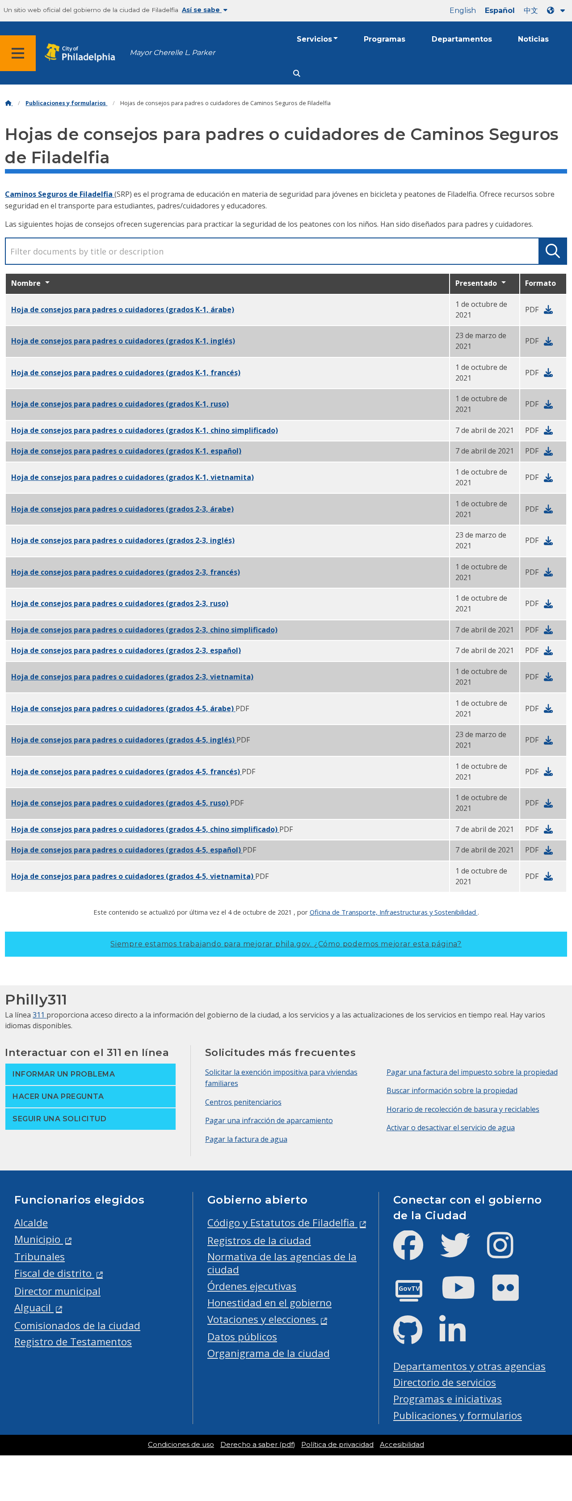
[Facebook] (415, 1252)
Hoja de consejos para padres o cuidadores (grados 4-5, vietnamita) (133, 876)
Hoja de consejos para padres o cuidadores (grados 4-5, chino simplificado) (145, 829)
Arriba (547, 1420)
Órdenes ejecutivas (251, 1286)
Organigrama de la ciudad (268, 1353)
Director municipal (57, 1291)
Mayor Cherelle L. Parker (172, 52)
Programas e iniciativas (447, 1399)
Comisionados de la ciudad (77, 1325)
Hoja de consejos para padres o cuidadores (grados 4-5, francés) (126, 771)
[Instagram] (507, 1252)
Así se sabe (202, 9)
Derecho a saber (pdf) (257, 1445)
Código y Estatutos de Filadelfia (282, 1223)
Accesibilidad (402, 1445)
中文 (531, 10)
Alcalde (31, 1223)
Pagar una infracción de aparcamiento (269, 1120)
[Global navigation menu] (18, 53)
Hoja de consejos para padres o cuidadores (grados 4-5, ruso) (120, 803)
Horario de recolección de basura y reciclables (463, 1109)
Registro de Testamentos (73, 1341)
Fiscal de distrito (54, 1273)
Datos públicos (242, 1337)
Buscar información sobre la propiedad (452, 1090)
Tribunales (39, 1257)
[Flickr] (512, 1295)
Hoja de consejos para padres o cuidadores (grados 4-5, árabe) (123, 708)
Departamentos (462, 39)
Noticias (533, 39)
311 (39, 1015)
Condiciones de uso (181, 1445)
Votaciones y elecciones (263, 1319)
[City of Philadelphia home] (83, 53)
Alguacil (34, 1307)
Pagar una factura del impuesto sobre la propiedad (472, 1072)
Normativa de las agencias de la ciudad (282, 1263)
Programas (384, 39)
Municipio (38, 1239)
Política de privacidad (337, 1445)
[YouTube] (466, 1295)
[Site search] (296, 74)
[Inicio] (9, 103)
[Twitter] (462, 1252)
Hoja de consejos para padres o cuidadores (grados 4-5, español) (127, 850)
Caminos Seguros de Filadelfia (59, 194)
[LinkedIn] (459, 1337)
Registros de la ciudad (259, 1240)
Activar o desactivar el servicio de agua (451, 1127)
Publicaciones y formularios (66, 103)
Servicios (314, 39)
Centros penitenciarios (243, 1102)
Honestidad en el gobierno (269, 1303)
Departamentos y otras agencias (469, 1366)
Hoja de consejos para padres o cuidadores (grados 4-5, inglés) (123, 740)
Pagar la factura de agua (246, 1139)
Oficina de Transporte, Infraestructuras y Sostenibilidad (394, 911)
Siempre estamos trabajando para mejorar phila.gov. (286, 944)
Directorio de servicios (444, 1382)
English (463, 10)
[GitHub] (415, 1337)
